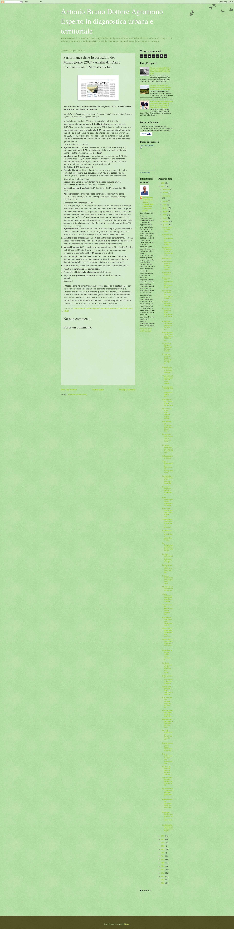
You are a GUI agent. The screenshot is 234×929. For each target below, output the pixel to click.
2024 (163, 836)
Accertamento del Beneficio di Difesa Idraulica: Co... (167, 609)
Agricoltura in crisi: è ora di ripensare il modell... (167, 370)
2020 (163, 846)
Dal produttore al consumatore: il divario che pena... (167, 679)
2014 (163, 866)
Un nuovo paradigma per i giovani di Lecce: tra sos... (167, 449)
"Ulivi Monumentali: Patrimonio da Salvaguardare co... (167, 467)
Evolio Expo (166, 258)
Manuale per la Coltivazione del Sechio (167, 589)
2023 (163, 839)
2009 (163, 883)
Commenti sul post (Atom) (77, 394)
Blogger (126, 924)
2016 (163, 860)
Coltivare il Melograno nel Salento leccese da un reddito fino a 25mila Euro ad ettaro (160, 87)
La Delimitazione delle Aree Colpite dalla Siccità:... (167, 547)
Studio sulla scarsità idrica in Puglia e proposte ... (167, 770)
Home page (98, 389)
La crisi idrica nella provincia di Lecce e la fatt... (167, 568)
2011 (163, 876)
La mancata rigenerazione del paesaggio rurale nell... (167, 479)
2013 (163, 870)
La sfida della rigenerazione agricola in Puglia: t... (167, 828)
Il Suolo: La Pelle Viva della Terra (166, 303)
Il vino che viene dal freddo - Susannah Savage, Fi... (166, 359)
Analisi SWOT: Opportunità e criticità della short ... (167, 643)
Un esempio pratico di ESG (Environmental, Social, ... (167, 313)
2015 (163, 863)
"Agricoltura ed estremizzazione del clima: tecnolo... (167, 379)
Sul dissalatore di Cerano (167, 457)
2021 (163, 843)
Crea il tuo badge (145, 172)
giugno (165, 208)
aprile (165, 215)
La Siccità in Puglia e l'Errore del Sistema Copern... (167, 347)
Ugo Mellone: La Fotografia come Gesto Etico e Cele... (167, 426)
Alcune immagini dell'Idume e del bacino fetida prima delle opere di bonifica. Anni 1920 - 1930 (160, 70)
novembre (166, 189)
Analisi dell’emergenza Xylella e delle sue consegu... (167, 597)
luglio (165, 204)
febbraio (166, 221)
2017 (163, 856)
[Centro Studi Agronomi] (147, 170)
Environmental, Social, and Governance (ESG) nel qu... (167, 336)
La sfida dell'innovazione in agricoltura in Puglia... (167, 558)
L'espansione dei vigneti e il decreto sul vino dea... (167, 723)
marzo (165, 218)
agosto (165, 201)
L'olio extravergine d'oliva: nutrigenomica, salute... (167, 501)
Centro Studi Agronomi (146, 145)
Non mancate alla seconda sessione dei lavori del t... (167, 702)
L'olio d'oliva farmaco (166, 273)
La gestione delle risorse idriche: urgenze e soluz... (167, 438)
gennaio (166, 225)
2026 (163, 183)
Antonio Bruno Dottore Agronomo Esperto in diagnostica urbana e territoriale (112, 21)
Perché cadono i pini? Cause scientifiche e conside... (167, 747)
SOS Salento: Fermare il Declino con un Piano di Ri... (167, 781)
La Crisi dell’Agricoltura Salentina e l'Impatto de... (167, 735)
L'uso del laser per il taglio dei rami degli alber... (167, 713)
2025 (163, 186)
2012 (163, 873)
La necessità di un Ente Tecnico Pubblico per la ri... (167, 251)
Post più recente (69, 389)
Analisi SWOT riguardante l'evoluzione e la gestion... (167, 632)
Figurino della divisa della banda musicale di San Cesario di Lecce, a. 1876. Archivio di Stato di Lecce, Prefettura (161, 104)
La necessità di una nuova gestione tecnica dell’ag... (166, 413)
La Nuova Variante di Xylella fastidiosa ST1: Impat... (167, 667)
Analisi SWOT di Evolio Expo (167, 229)
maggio (165, 211)
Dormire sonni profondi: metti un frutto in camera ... (167, 265)
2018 (163, 853)
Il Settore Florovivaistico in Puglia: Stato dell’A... (167, 579)
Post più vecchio (127, 389)
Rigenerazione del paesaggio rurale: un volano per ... (167, 804)
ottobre (165, 192)
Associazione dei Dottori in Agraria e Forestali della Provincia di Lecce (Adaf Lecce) (148, 204)
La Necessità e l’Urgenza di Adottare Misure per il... (167, 792)
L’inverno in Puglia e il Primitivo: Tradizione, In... (167, 490)
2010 (163, 880)
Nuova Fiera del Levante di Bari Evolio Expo (167, 402)
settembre (166, 196)
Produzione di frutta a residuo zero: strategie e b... (167, 655)
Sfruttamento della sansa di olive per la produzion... (167, 523)
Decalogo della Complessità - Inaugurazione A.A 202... (167, 391)
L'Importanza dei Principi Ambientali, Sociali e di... (167, 325)
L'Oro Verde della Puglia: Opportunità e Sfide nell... (167, 512)
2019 (163, 849)
